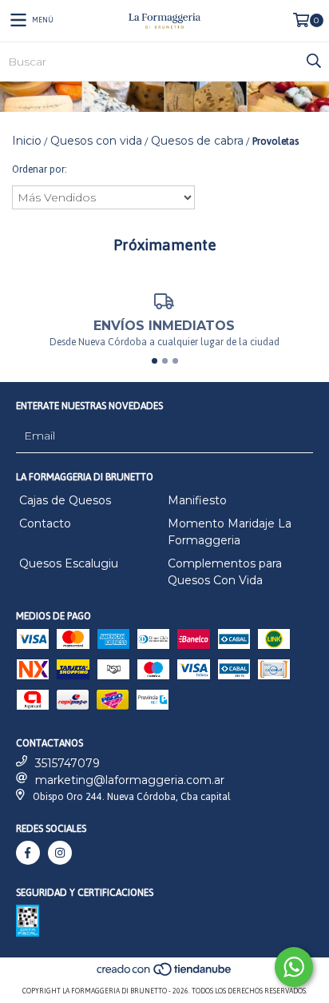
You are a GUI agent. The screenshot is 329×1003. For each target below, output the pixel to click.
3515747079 (67, 763)
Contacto (45, 523)
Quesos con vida (96, 140)
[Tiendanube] (165, 974)
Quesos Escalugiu (68, 563)
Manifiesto (197, 500)
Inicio (27, 140)
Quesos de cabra (197, 140)
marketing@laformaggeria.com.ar (129, 780)
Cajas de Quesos (65, 500)
